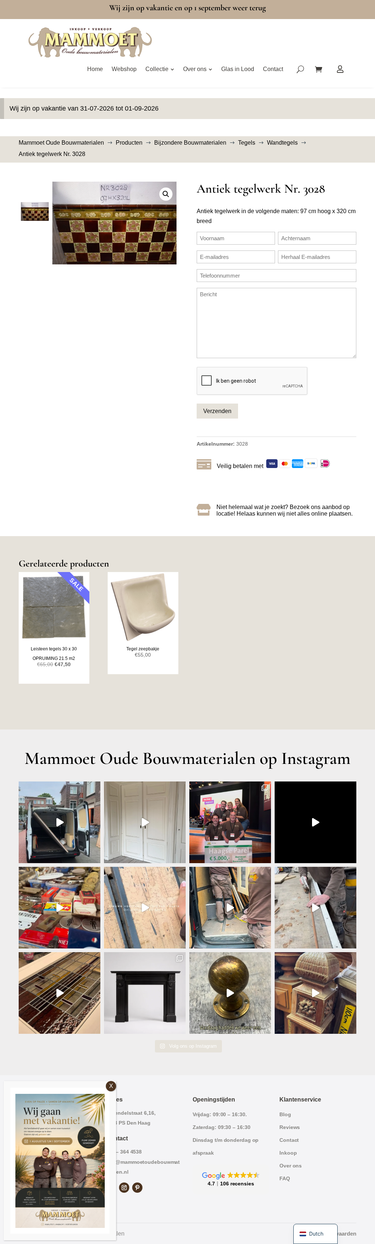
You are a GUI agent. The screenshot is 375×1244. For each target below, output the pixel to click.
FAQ (284, 1178)
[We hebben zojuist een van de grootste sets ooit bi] (230, 907)
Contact (289, 1140)
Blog (285, 1114)
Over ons (290, 1166)
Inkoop (288, 1153)
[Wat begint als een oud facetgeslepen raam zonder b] (315, 907)
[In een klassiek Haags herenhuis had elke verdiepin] (145, 993)
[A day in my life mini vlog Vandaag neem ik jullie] (59, 907)
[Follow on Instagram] (124, 1187)
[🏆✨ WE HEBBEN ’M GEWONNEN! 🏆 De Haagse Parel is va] (230, 822)
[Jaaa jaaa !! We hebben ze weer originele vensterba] (145, 907)
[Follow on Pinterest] (137, 1187)
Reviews (289, 1127)
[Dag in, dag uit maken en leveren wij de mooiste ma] (59, 822)
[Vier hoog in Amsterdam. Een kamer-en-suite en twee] (145, 822)
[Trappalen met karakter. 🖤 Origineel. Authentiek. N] (315, 993)
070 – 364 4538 (124, 1152)
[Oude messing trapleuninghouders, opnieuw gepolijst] (230, 993)
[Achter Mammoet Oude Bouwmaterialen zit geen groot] (59, 993)
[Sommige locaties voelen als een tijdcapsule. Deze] (315, 822)
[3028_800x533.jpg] (114, 223)
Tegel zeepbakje (142, 648)
